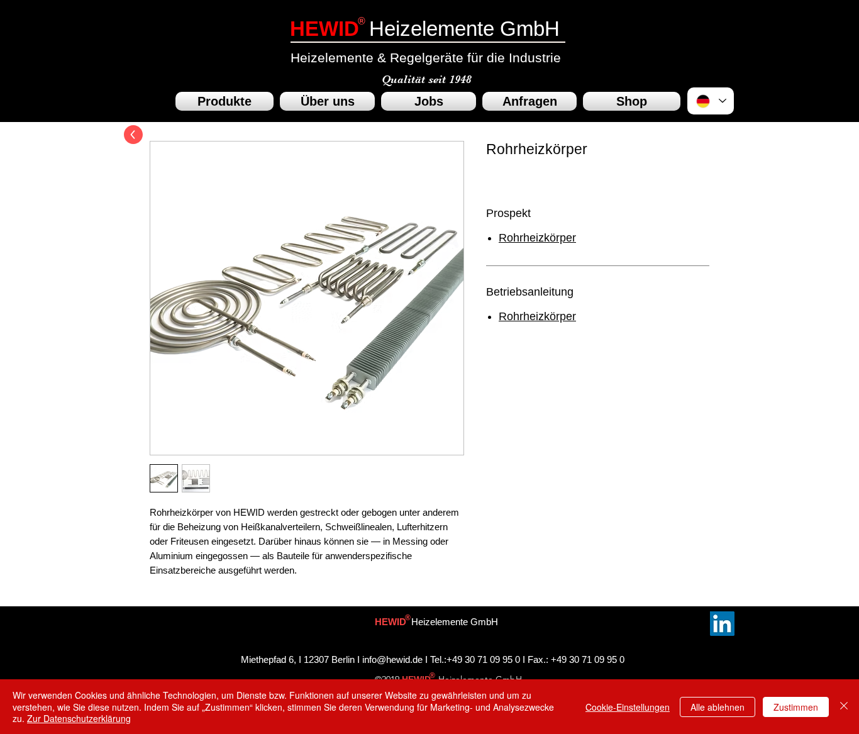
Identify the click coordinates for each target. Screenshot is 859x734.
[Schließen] (843, 706)
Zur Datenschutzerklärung (79, 718)
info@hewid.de (392, 659)
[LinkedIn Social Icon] (722, 623)
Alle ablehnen (717, 707)
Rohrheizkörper (537, 237)
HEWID (324, 28)
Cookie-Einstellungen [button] (627, 707)
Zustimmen (795, 707)
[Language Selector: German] (710, 100)
